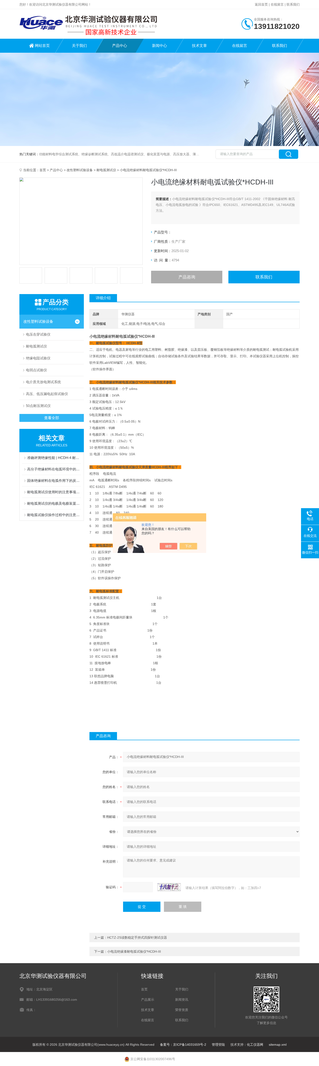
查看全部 (51, 418)
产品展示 (147, 999)
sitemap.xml (278, 1044)
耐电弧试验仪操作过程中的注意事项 (54, 515)
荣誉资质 (181, 1010)
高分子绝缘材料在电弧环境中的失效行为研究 (54, 469)
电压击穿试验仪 (38, 334)
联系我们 (293, 4)
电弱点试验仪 (36, 370)
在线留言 (277, 4)
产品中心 (119, 46)
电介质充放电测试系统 (43, 382)
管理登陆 (218, 1044)
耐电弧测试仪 (106, 170)
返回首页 (261, 4)
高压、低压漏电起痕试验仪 (47, 394)
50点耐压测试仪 (38, 406)
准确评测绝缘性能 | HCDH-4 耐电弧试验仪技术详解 (54, 458)
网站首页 (42, 46)
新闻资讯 (181, 999)
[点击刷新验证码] (169, 887)
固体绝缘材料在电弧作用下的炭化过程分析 (54, 481)
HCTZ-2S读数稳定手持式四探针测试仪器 (137, 937)
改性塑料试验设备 (80, 170)
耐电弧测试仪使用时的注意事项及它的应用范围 (54, 492)
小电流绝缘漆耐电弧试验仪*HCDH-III (134, 951)
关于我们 (79, 46)
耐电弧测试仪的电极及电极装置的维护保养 (54, 503)
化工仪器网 (255, 1044)
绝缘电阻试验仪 (38, 358)
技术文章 (199, 46)
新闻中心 (159, 46)
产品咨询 (186, 277)
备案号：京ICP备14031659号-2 (183, 1044)
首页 (42, 170)
